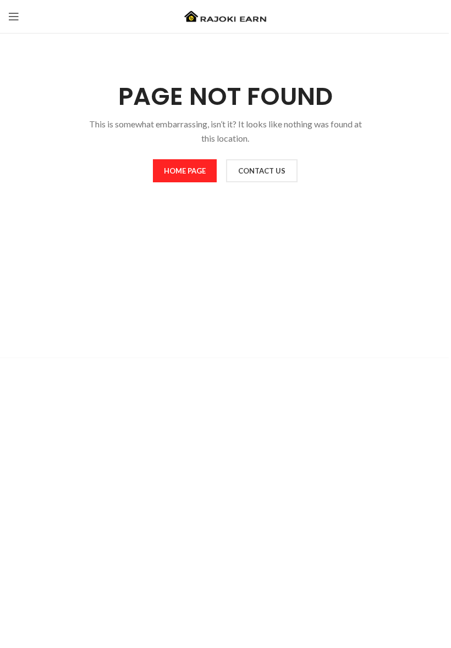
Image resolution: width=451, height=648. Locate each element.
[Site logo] (225, 15)
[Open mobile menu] (14, 16)
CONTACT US (261, 170)
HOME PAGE (185, 170)
